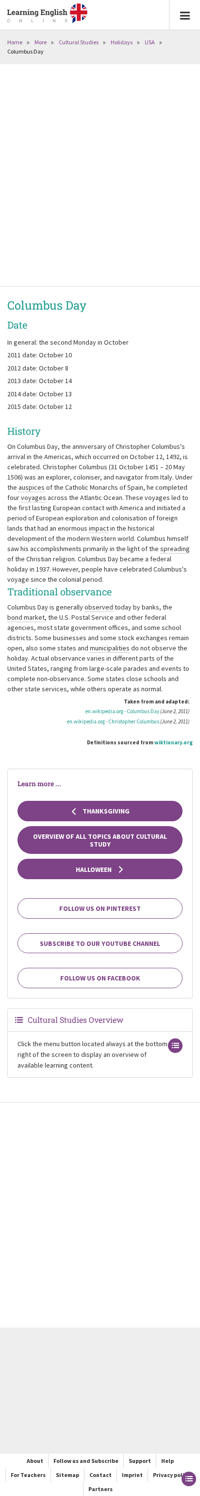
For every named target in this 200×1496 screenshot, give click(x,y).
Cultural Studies (79, 42)
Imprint (132, 1474)
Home (14, 42)
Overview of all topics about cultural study (100, 840)
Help (167, 1460)
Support (140, 1460)
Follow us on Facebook (100, 978)
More (40, 42)
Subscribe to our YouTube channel (100, 943)
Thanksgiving (105, 811)
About (35, 1460)
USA (150, 42)
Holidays (122, 42)
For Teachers (28, 1474)
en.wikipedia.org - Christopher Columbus (113, 721)
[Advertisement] (100, 176)
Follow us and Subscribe (85, 1460)
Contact (100, 1474)
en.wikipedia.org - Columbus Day (122, 711)
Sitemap (67, 1474)
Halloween (94, 869)
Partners (100, 1489)
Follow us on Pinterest (100, 908)
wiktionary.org (173, 742)
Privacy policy (171, 1474)
